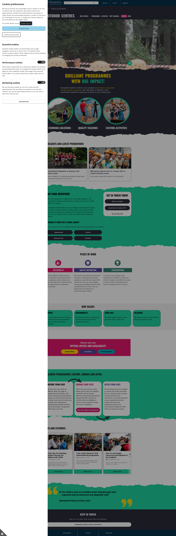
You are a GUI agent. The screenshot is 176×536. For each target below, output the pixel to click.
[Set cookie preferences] (3, 532)
